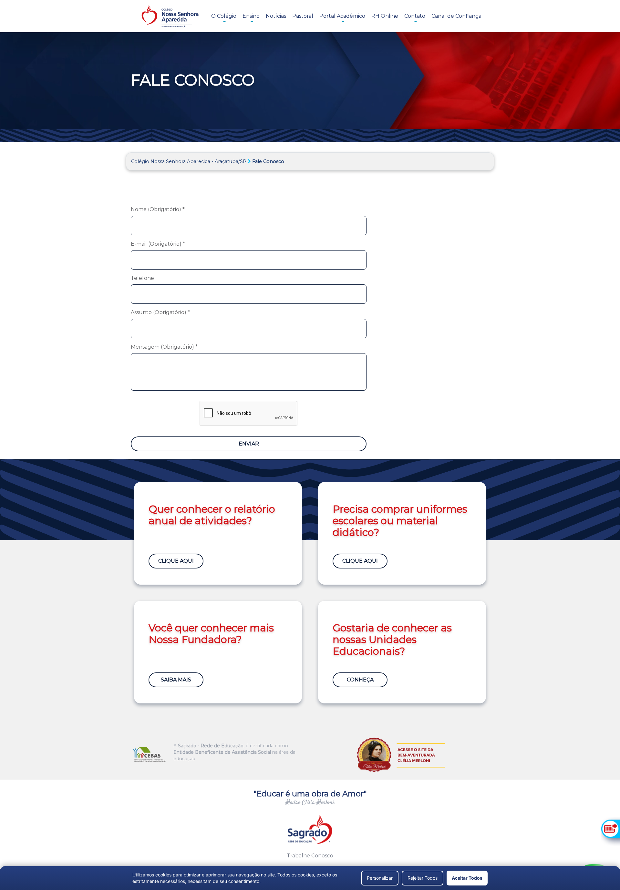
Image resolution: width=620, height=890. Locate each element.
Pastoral (302, 16)
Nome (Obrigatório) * (158, 209)
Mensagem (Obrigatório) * (164, 347)
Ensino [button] (251, 16)
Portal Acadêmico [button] (342, 16)
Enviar (249, 444)
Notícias (276, 16)
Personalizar (380, 878)
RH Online (384, 16)
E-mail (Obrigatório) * (158, 244)
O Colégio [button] (223, 16)
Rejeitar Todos (423, 878)
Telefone (142, 278)
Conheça (360, 680)
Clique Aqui (176, 561)
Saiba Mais (176, 680)
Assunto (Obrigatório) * (160, 312)
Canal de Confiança (456, 16)
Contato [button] (414, 16)
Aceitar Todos (467, 878)
